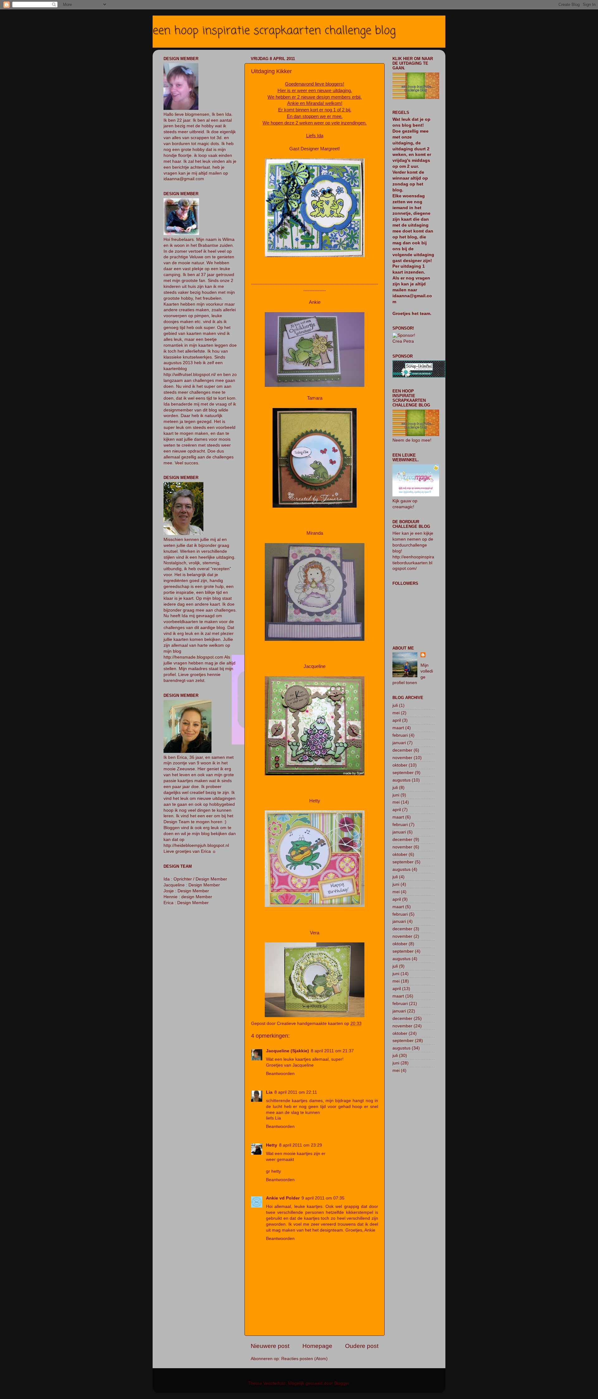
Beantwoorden (280, 1073)
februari (400, 735)
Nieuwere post (270, 1346)
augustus (401, 780)
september (403, 772)
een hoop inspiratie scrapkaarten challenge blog (274, 31)
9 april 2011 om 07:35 (322, 1198)
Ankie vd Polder (283, 1198)
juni (395, 795)
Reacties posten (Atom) (304, 1358)
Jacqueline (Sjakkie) (287, 1051)
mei (396, 713)
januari (399, 742)
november (402, 757)
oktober (399, 765)
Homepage (317, 1346)
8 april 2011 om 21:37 (332, 1051)
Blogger (341, 1383)
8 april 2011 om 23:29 (300, 1145)
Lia (269, 1092)
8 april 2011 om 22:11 (295, 1092)
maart (398, 727)
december (402, 750)
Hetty (271, 1145)
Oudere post (361, 1346)
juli (395, 705)
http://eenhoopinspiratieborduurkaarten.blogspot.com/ (413, 563)
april (396, 720)
